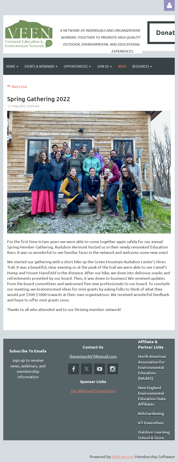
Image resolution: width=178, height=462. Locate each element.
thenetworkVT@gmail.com (93, 356)
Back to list (19, 86)
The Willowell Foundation (93, 390)
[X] (86, 368)
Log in (169, 5)
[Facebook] (73, 368)
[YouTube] (99, 368)
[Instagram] (112, 368)
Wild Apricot (123, 456)
